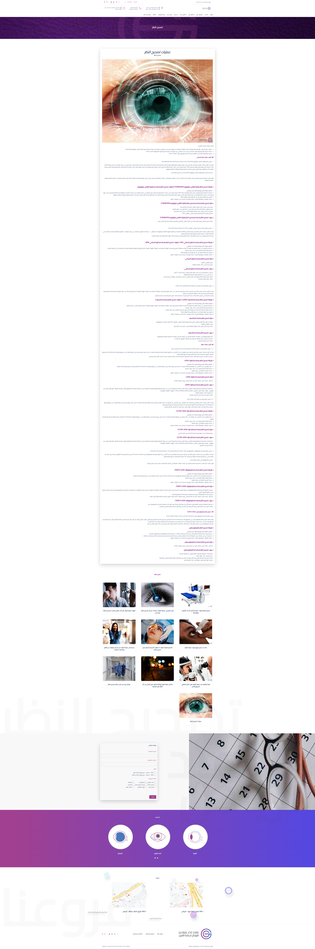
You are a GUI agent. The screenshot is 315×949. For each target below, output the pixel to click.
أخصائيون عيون (191, 14)
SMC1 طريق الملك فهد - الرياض (152, 7)
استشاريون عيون (199, 14)
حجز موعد (135, 2)
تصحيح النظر (151, 785)
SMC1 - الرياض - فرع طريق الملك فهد (143, 772)
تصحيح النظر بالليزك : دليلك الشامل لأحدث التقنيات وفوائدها (196, 611)
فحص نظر (151, 787)
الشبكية (130, 782)
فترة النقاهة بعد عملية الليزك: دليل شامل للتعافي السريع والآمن (195, 685)
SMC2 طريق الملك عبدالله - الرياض (152, 9)
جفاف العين (129, 787)
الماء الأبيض (150, 782)
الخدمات (206, 14)
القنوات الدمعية (195, 853)
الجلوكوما (142, 782)
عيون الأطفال (141, 787)
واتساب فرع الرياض (132, 9)
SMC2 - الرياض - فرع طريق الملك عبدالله (143, 775)
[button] (159, 858)
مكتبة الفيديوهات (161, 14)
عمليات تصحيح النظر (196, 721)
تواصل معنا (129, 2)
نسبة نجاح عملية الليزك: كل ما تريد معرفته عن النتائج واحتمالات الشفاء (119, 648)
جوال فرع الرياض (133, 7)
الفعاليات (154, 14)
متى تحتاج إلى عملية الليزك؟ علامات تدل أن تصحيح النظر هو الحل (157, 611)
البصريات (130, 785)
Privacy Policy (115, 946)
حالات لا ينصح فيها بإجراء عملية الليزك (196, 647)
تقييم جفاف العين (146, 14)
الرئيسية (211, 14)
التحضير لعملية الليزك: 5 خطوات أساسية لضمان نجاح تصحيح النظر (158, 648)
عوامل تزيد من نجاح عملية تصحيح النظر (119, 684)
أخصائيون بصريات (183, 14)
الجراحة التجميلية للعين (157, 853)
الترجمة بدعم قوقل (106, 946)
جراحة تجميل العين (140, 785)
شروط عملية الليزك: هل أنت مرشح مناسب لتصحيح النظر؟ (119, 610)
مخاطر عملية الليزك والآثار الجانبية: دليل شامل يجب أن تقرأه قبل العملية (157, 685)
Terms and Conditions (124, 946)
